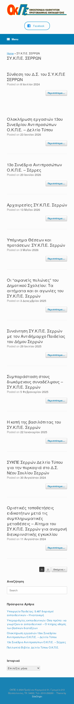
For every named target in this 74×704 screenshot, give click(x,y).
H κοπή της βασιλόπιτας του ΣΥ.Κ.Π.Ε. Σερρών (34, 424)
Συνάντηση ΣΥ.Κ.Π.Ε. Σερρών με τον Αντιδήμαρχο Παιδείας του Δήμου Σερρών (36, 336)
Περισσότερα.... (56, 92)
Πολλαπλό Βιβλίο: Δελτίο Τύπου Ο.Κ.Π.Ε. (33, 647)
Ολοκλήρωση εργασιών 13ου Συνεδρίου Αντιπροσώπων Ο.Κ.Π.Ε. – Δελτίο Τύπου (35, 124)
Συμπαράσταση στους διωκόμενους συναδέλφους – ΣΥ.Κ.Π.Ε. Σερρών (35, 381)
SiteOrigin (37, 696)
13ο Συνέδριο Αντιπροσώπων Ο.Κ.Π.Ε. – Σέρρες (34, 167)
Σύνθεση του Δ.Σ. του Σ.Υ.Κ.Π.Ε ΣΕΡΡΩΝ (36, 76)
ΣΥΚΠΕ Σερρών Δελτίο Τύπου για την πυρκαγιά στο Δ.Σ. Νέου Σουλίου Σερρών (35, 467)
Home (10, 53)
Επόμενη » (59, 569)
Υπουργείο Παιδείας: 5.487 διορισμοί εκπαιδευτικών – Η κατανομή (30, 613)
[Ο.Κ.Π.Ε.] (37, 10)
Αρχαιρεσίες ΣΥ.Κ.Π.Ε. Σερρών (37, 205)
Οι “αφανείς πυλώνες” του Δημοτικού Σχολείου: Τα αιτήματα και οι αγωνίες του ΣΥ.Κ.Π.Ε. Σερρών (35, 288)
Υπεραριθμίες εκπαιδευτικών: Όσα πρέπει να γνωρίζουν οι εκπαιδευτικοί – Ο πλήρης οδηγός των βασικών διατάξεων (37, 624)
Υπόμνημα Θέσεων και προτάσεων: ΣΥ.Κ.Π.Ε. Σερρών (36, 242)
